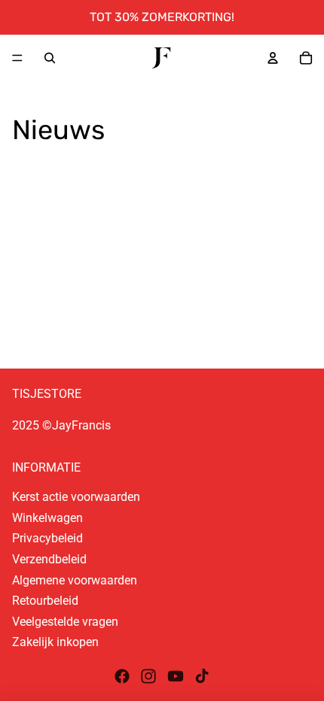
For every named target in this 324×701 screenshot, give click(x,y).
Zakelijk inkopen (55, 642)
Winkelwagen (47, 518)
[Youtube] (176, 676)
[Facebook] (122, 676)
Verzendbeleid (49, 559)
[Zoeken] (49, 57)
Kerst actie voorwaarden (76, 497)
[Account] (272, 57)
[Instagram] (148, 676)
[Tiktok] (202, 676)
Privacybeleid (47, 538)
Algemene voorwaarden (74, 580)
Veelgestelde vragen (65, 622)
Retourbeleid (45, 600)
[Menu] (17, 58)
